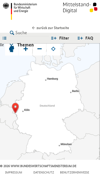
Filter (64, 38)
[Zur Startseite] (80, 11)
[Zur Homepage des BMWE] (25, 11)
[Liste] (6, 38)
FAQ (89, 38)
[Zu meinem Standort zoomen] (53, 49)
